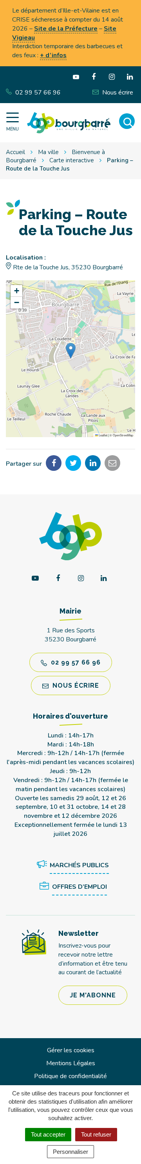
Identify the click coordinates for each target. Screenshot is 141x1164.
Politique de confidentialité (70, 1076)
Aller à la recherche (28, 13)
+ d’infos (53, 55)
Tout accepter (48, 1134)
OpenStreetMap (123, 435)
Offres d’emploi (79, 887)
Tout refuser (96, 1134)
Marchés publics (79, 865)
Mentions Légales (70, 1063)
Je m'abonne (93, 995)
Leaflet (102, 435)
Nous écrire (75, 685)
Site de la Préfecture (66, 28)
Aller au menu (21, 4)
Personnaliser (70, 1151)
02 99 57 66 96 (75, 662)
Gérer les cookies (70, 1050)
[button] (71, 351)
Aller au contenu (67, 4)
